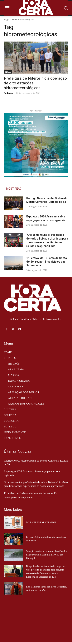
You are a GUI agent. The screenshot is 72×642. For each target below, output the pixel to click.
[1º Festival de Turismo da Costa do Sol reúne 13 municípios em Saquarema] (13, 263)
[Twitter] (13, 329)
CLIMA (8, 72)
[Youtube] (19, 329)
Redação (8, 92)
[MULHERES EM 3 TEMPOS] (13, 522)
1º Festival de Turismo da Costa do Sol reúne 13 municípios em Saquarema (46, 261)
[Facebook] (6, 329)
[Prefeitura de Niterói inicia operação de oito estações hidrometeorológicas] (36, 58)
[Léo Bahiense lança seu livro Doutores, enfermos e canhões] (13, 588)
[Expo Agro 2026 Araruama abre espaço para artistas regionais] (13, 221)
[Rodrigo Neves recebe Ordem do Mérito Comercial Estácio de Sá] (13, 203)
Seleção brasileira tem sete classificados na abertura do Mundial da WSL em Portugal (46, 554)
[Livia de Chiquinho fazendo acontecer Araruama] (13, 539)
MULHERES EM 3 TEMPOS (41, 522)
